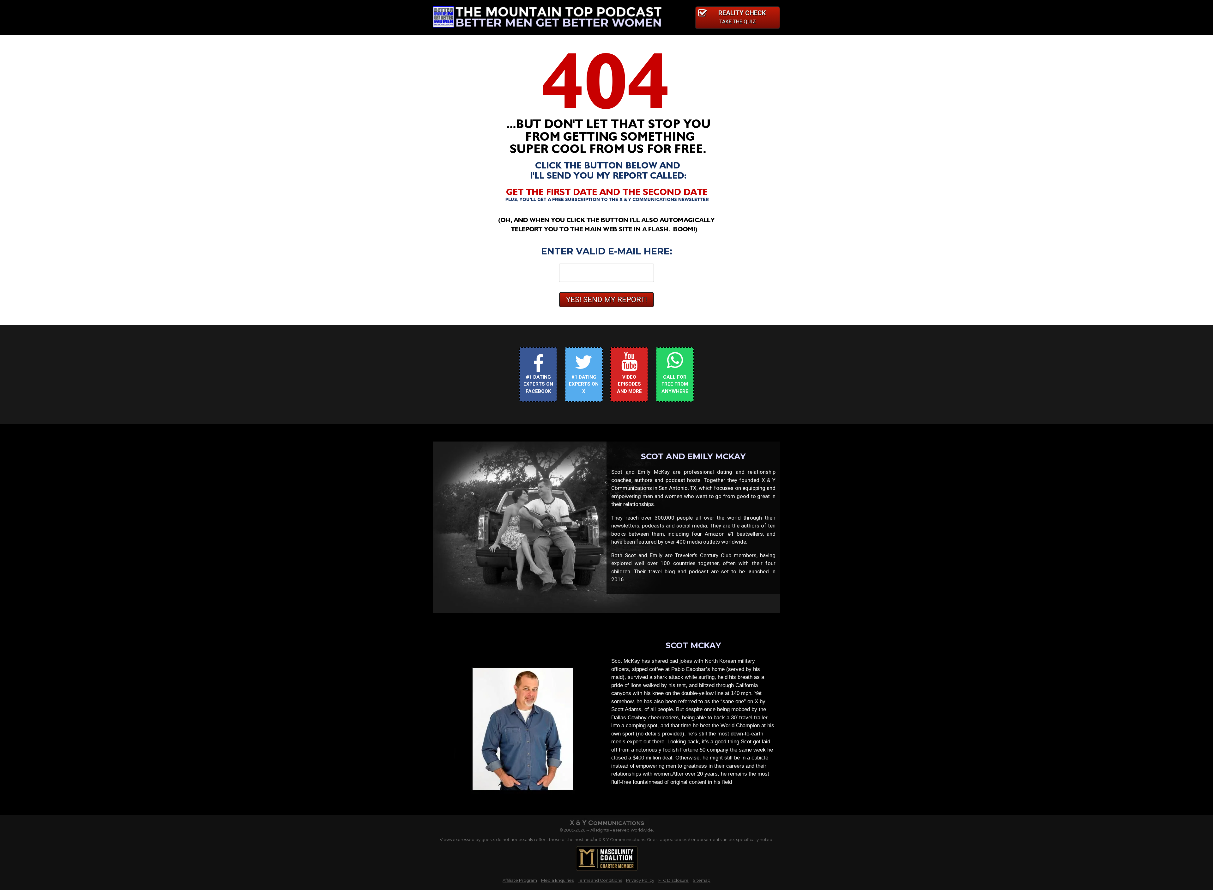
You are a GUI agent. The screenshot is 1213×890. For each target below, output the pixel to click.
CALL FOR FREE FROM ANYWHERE (674, 384)
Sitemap (701, 880)
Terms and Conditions (600, 880)
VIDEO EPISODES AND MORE (629, 384)
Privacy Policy (640, 880)
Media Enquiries (557, 880)
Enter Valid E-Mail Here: (606, 251)
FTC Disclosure (673, 880)
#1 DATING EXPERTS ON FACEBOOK (538, 384)
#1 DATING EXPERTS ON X (584, 384)
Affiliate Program (520, 880)
